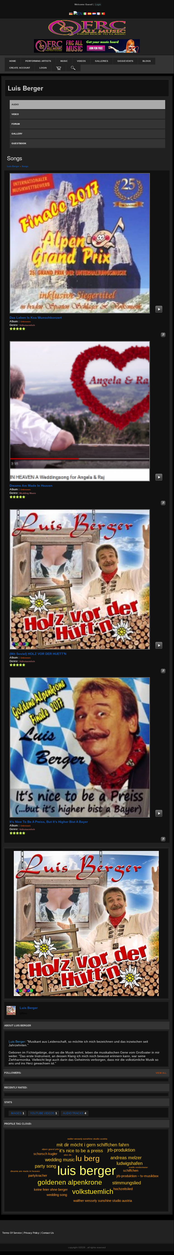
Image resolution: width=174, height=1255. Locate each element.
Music (64, 61)
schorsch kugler (45, 1154)
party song (45, 1166)
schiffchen (130, 1170)
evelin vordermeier (138, 1167)
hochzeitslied (123, 1189)
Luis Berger (13, 166)
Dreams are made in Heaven (31, 485)
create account (19, 68)
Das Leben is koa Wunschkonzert (36, 317)
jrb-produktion (121, 1149)
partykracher (37, 1175)
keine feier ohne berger (51, 1189)
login (43, 68)
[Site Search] (73, 68)
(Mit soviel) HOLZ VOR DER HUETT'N (38, 654)
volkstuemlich (92, 1191)
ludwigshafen (130, 1163)
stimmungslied (126, 1182)
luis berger (86, 1171)
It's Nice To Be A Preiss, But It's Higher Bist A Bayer (49, 822)
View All (161, 1073)
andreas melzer (126, 1157)
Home (12, 61)
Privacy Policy (31, 1232)
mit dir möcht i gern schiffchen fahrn (93, 1144)
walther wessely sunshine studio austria (102, 1200)
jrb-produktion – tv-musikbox (138, 1176)
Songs (25, 166)
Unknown (25, 321)
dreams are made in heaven (25, 1171)
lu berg (88, 1158)
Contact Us (47, 1232)
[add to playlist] (163, 334)
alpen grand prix (50, 1149)
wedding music (60, 1159)
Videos (81, 61)
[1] (11, 328)
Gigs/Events (125, 61)
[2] (13, 328)
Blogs (147, 61)
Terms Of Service (12, 1232)
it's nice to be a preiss (81, 1150)
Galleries (101, 61)
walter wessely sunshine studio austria (87, 1139)
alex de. (68, 1155)
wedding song (57, 1195)
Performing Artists (38, 61)
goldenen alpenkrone (70, 1182)
